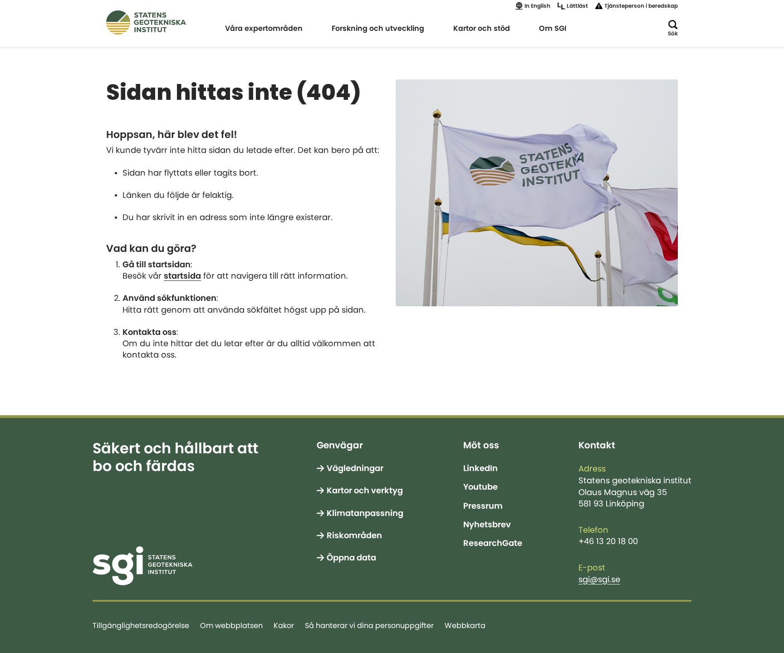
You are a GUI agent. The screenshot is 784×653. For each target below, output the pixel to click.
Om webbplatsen (231, 625)
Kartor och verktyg (365, 490)
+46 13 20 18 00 (608, 541)
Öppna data (351, 558)
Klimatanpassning (365, 513)
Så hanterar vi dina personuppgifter (369, 625)
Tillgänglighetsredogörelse (141, 625)
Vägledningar (355, 468)
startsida (182, 276)
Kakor (284, 625)
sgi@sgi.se (599, 579)
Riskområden (354, 535)
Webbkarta (465, 625)
